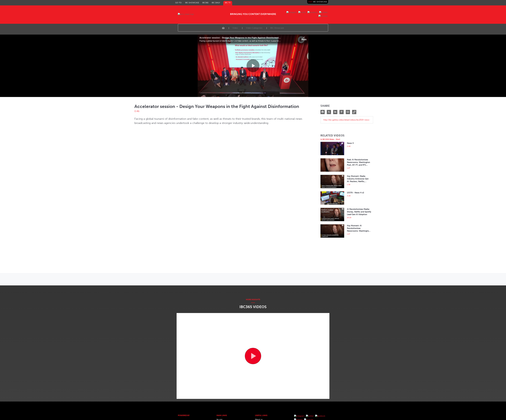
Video (235, 28)
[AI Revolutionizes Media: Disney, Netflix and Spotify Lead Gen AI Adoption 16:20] (332, 222)
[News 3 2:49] (332, 156)
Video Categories (254, 28)
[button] (354, 112)
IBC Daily (216, 3)
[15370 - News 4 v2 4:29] (332, 205)
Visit (317, 2)
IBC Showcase (192, 3)
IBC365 (205, 3)
